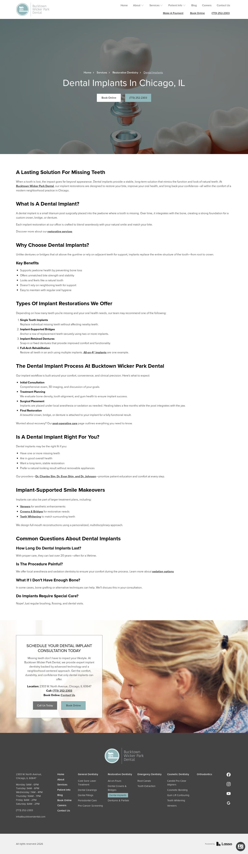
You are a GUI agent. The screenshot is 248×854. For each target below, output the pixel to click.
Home (124, 5)
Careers (206, 5)
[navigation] (124, 756)
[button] (138, 5)
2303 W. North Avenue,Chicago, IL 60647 (29, 776)
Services (102, 72)
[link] (229, 774)
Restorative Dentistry (125, 72)
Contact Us (223, 5)
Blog (194, 5)
